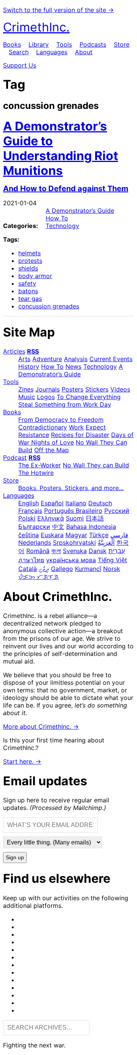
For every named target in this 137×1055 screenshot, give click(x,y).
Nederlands (34, 542)
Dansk (98, 551)
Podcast (15, 457)
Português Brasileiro (73, 510)
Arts (24, 359)
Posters (72, 389)
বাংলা (56, 551)
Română (37, 551)
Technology (62, 226)
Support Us (19, 65)
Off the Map (51, 450)
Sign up (15, 857)
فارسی (119, 535)
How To (57, 218)
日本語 (95, 518)
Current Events (110, 359)
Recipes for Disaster (80, 435)
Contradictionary (42, 427)
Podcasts (93, 44)
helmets (29, 253)
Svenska (75, 551)
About (83, 52)
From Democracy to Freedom (61, 419)
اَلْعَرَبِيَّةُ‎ (106, 542)
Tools (64, 44)
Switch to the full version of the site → (58, 10)
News (73, 366)
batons (28, 291)
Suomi (75, 518)
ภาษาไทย (31, 560)
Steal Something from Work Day (64, 404)
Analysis (76, 359)
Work (76, 427)
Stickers (96, 389)
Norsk (111, 568)
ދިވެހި (44, 568)
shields (28, 268)
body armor (35, 276)
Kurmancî (88, 568)
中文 (58, 526)
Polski (26, 518)
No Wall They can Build (96, 465)
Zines (25, 389)
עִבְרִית (116, 551)
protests (30, 260)
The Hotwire (36, 472)
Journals (47, 389)
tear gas (30, 298)
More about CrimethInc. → (41, 726)
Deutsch (100, 503)
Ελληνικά (50, 518)
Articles (14, 351)
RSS (33, 351)
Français (30, 510)
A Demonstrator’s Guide (80, 210)
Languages (51, 52)
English (28, 503)
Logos (46, 397)
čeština (28, 535)
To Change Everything (89, 397)
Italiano (75, 503)
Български (34, 526)
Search (19, 52)
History (28, 366)
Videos (120, 389)
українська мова (71, 560)
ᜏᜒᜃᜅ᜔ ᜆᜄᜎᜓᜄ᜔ (38, 576)
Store (121, 44)
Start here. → (22, 761)
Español (52, 503)
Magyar (76, 535)
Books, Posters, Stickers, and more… (71, 488)
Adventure (47, 359)
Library (39, 44)
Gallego (62, 568)
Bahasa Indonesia (91, 526)
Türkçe (98, 535)
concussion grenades (48, 306)
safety (27, 283)
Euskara (52, 535)
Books (12, 44)
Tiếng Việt (112, 560)
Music (26, 397)
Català (27, 568)
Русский (116, 510)
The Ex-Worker (39, 465)
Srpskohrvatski (74, 542)
